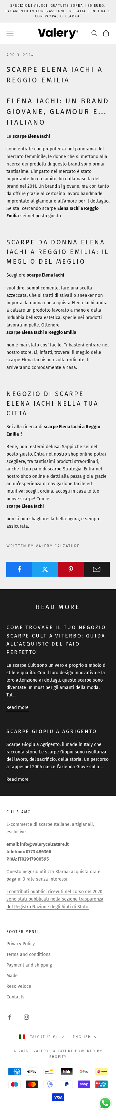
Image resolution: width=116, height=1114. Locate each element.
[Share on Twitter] (45, 569)
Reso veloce (18, 986)
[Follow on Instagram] (26, 1017)
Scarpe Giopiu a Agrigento (51, 731)
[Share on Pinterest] (71, 569)
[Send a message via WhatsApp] (105, 1103)
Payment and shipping (29, 965)
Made (12, 975)
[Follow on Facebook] (9, 1017)
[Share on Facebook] (19, 569)
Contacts (15, 997)
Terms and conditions (28, 954)
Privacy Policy (20, 944)
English (82, 1037)
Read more (17, 707)
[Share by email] (97, 569)
